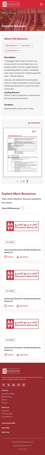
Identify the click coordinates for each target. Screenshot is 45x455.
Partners (4, 403)
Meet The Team (7, 397)
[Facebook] (3, 385)
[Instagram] (24, 385)
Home (4, 13)
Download (35, 122)
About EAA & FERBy (8, 394)
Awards (4, 400)
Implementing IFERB (8, 423)
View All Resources (11, 208)
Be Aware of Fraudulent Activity (23, 445)
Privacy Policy (22, 449)
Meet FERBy (5, 428)
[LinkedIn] (13, 385)
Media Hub (5, 432)
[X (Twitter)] (8, 385)
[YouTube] (19, 385)
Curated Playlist (7, 417)
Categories (5, 411)
